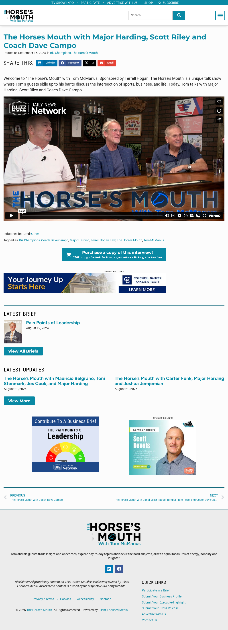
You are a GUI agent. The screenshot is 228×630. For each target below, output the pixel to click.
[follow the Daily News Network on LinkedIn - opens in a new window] (109, 569)
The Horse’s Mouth (85, 53)
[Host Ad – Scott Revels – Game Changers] (162, 474)
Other (35, 234)
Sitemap (105, 599)
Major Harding (80, 240)
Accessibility (85, 599)
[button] (220, 15)
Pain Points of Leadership (53, 322)
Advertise (122, 2)
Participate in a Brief (156, 590)
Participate (90, 2)
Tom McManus (154, 240)
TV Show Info (62, 2)
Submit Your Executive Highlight (164, 602)
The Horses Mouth (129, 240)
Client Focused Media (113, 610)
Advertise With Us (154, 614)
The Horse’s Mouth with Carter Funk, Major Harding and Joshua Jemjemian (169, 381)
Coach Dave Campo (54, 240)
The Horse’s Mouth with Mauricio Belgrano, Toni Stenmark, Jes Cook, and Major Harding (54, 381)
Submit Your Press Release (160, 608)
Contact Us (149, 620)
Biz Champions (60, 53)
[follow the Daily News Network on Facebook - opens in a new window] (119, 569)
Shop (149, 2)
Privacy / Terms (43, 599)
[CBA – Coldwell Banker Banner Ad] (85, 291)
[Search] (179, 15)
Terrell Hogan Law (103, 240)
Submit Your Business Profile (161, 596)
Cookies (65, 599)
